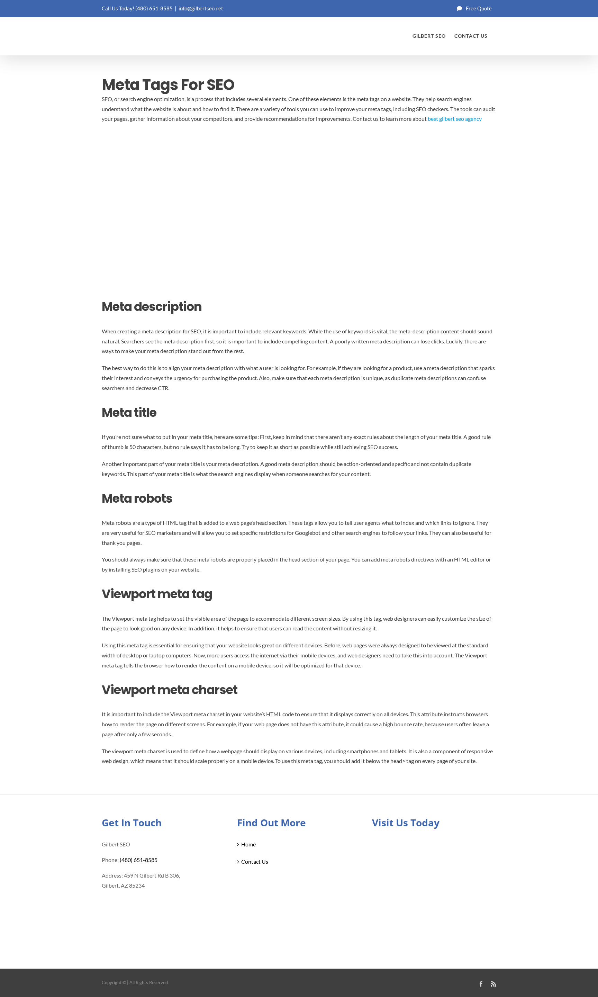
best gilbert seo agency (455, 118)
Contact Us (254, 861)
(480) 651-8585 (154, 8)
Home (248, 844)
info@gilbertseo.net (201, 8)
